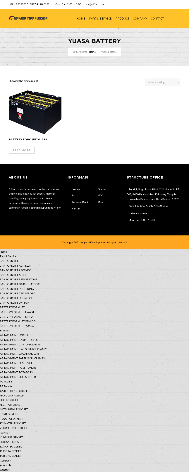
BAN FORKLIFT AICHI (13, 274)
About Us (5, 465)
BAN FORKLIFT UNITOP (14, 302)
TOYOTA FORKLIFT (12, 418)
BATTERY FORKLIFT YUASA (17, 325)
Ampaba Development (93, 242)
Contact (157, 18)
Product (122, 18)
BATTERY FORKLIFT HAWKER (18, 312)
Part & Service (100, 18)
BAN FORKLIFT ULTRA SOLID (17, 298)
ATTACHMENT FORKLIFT (15, 335)
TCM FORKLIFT (9, 414)
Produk (76, 188)
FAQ (101, 195)
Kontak (76, 208)
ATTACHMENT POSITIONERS (18, 367)
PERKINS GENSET (11, 455)
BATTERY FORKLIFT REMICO (18, 321)
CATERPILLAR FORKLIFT (15, 390)
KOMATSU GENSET (12, 446)
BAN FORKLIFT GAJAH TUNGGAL (20, 284)
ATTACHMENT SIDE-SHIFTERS (18, 376)
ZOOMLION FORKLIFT (14, 427)
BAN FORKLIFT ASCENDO (15, 270)
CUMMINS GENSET (11, 437)
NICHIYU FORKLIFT (12, 404)
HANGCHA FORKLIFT (13, 395)
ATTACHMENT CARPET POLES (19, 339)
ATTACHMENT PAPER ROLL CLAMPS (22, 358)
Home (81, 18)
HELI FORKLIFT (9, 400)
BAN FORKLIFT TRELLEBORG (17, 293)
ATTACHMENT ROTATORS (16, 372)
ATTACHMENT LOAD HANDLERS (19, 353)
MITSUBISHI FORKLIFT (14, 409)
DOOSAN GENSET (11, 441)
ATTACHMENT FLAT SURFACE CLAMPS (23, 349)
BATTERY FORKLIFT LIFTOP (17, 316)
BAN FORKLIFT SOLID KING (17, 288)
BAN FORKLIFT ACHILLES (15, 265)
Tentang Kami (80, 202)
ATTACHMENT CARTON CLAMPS (20, 344)
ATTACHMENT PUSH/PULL (16, 363)
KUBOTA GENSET (11, 451)
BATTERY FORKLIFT (12, 307)
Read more (21, 150)
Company (140, 18)
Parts (75, 195)
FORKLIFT (6, 381)
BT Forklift (6, 386)
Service (102, 188)
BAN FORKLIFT (9, 260)
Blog (101, 202)
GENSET (5, 432)
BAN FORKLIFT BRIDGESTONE (18, 279)
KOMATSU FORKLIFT (13, 423)
